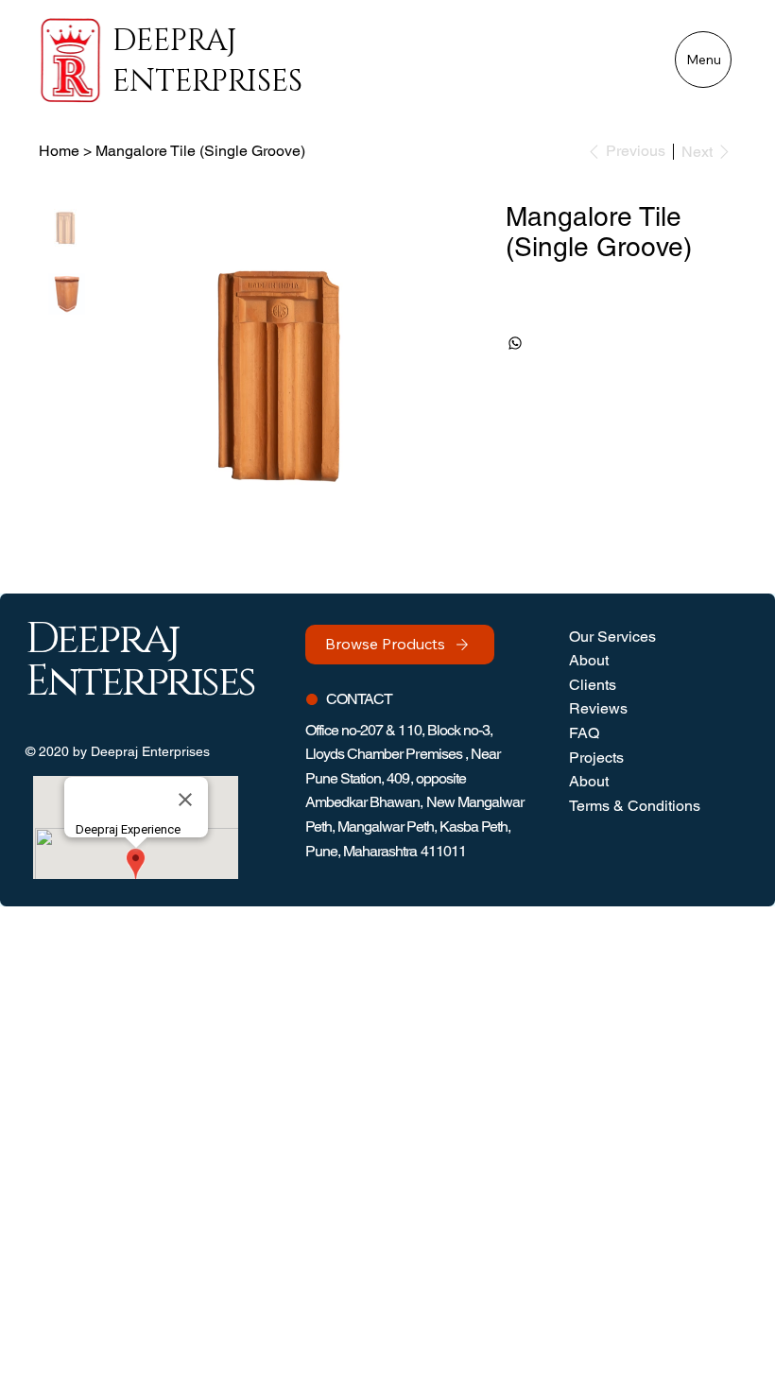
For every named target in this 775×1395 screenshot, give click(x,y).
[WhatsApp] (515, 343)
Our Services (612, 637)
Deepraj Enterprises (207, 61)
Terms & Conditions (634, 806)
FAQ (584, 733)
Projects (596, 757)
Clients (592, 685)
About (589, 660)
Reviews (598, 708)
